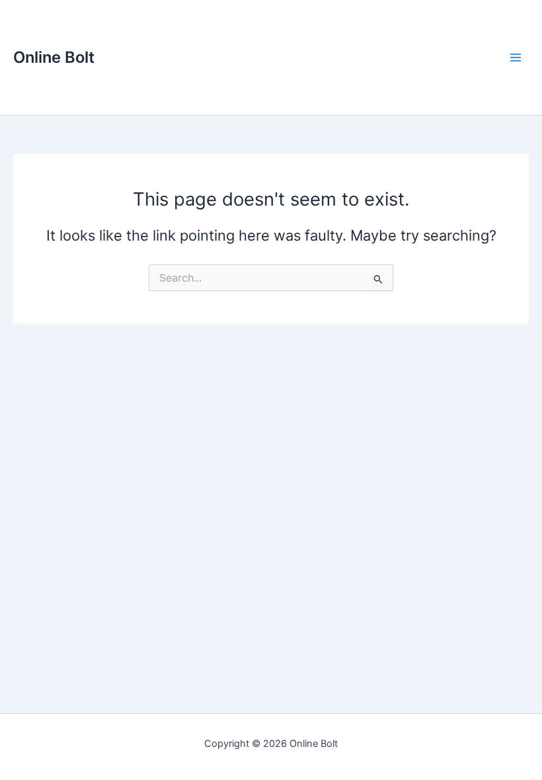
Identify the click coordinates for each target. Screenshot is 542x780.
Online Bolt (54, 57)
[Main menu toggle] (515, 57)
